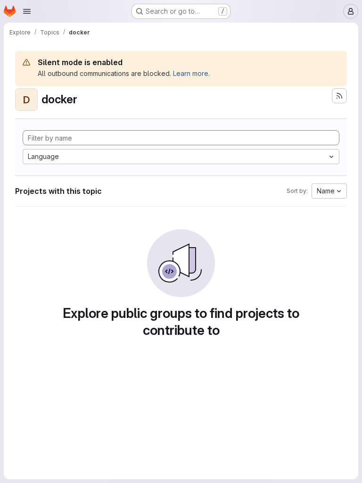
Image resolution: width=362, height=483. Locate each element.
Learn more (190, 73)
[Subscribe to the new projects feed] (339, 95)
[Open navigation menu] (26, 11)
